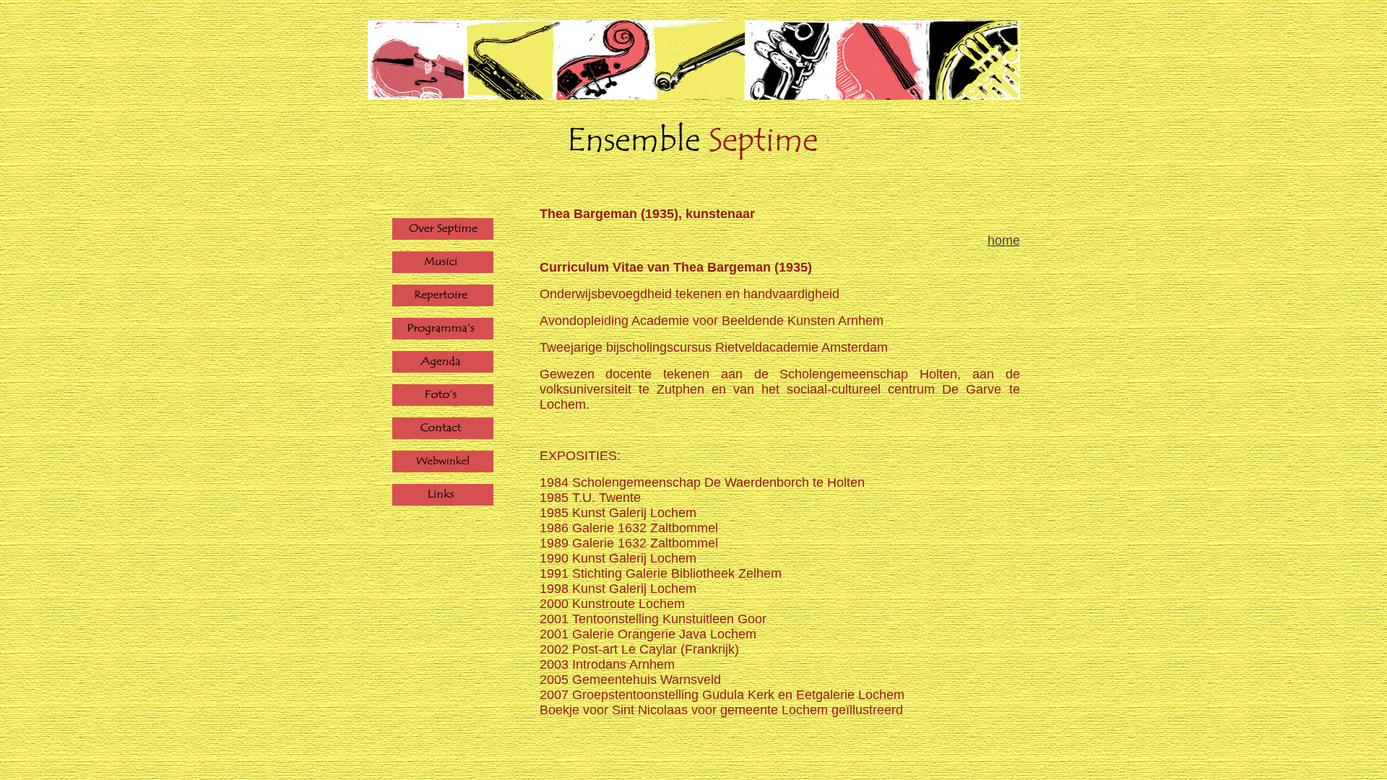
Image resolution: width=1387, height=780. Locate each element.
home (1004, 240)
